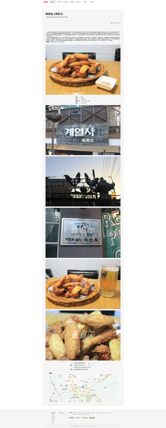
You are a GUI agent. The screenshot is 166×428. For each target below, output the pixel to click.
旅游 (106, 412)
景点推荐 (59, 2)
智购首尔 (78, 2)
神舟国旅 (83, 414)
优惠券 (91, 2)
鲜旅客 (109, 412)
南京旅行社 (79, 414)
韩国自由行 (75, 412)
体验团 (85, 2)
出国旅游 (89, 412)
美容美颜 (65, 2)
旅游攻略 (74, 414)
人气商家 (56, 6)
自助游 (104, 412)
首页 (43, 6)
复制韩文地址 (91, 365)
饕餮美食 (53, 2)
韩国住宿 (97, 412)
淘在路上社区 (80, 412)
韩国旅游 (85, 412)
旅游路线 (87, 414)
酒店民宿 (72, 2)
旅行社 (100, 412)
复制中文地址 (91, 363)
